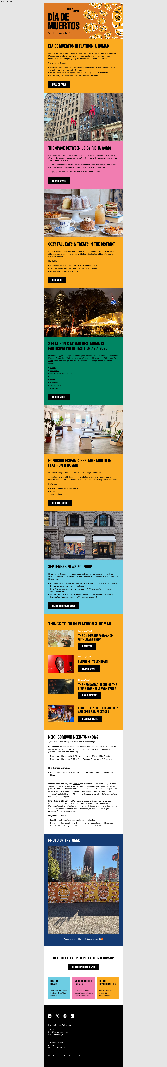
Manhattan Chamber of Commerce (86, 801)
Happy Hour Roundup (59, 823)
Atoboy (53, 368)
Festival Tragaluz (94, 67)
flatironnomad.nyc (83, 967)
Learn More (59, 180)
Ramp (52, 772)
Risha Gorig (81, 158)
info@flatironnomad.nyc (58, 1032)
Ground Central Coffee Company (83, 265)
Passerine (54, 382)
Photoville (58, 70)
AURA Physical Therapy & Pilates (64, 488)
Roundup (57, 280)
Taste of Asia (90, 355)
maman (94, 268)
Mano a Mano (72, 76)
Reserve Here (90, 719)
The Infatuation (78, 586)
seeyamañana (56, 494)
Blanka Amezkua (101, 73)
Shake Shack (55, 385)
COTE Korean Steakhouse (61, 373)
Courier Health (56, 594)
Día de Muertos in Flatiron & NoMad (78, 939)
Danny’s (78, 583)
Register (87, 646)
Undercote (54, 388)
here (74, 811)
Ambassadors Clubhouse (60, 583)
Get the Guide (60, 503)
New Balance (55, 589)
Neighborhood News (64, 606)
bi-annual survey (77, 803)
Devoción (54, 491)
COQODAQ (54, 370)
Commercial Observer (87, 597)
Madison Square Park (57, 358)
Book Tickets (90, 695)
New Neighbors (56, 826)
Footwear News (60, 591)
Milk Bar (75, 271)
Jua (51, 376)
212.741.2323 (53, 1029)
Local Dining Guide (58, 820)
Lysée (52, 379)
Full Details (59, 84)
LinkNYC (76, 783)
